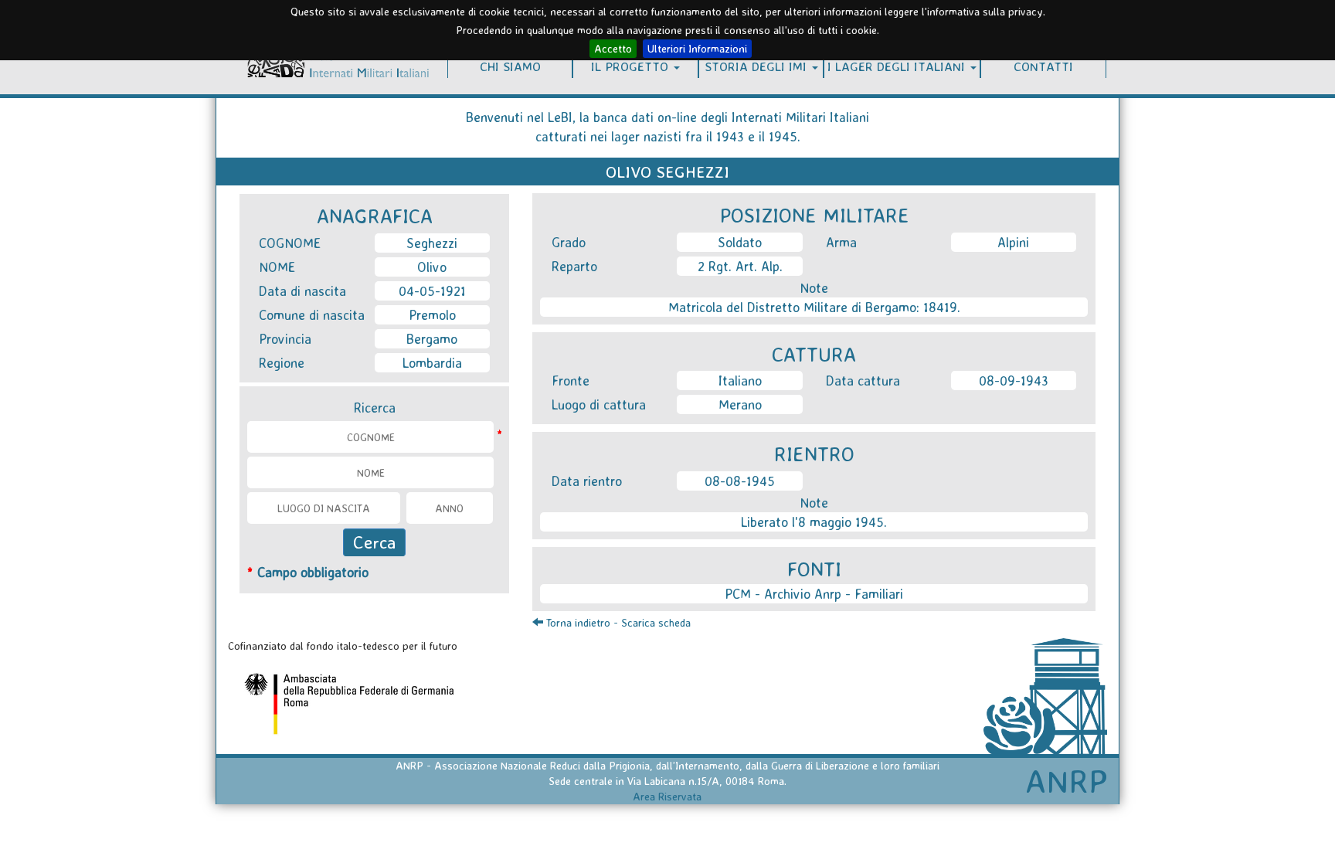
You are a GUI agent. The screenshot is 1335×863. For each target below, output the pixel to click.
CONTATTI (1043, 66)
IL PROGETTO (631, 66)
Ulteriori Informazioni (697, 48)
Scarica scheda (656, 622)
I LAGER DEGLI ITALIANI (898, 66)
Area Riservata (667, 796)
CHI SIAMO (510, 66)
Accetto (613, 48)
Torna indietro (576, 622)
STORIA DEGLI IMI (757, 66)
